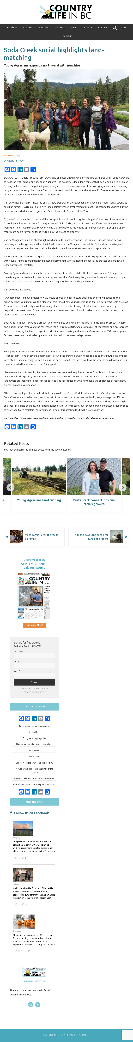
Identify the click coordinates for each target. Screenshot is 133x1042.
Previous (10, 487)
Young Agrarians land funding (39, 500)
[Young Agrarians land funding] (39, 476)
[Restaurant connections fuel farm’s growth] (94, 476)
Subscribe (28, 981)
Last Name (18, 661)
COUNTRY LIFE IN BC (59, 1035)
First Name (18, 651)
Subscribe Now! (34, 625)
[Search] (114, 28)
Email (17, 671)
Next (123, 487)
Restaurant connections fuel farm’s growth (94, 502)
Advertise (40, 981)
